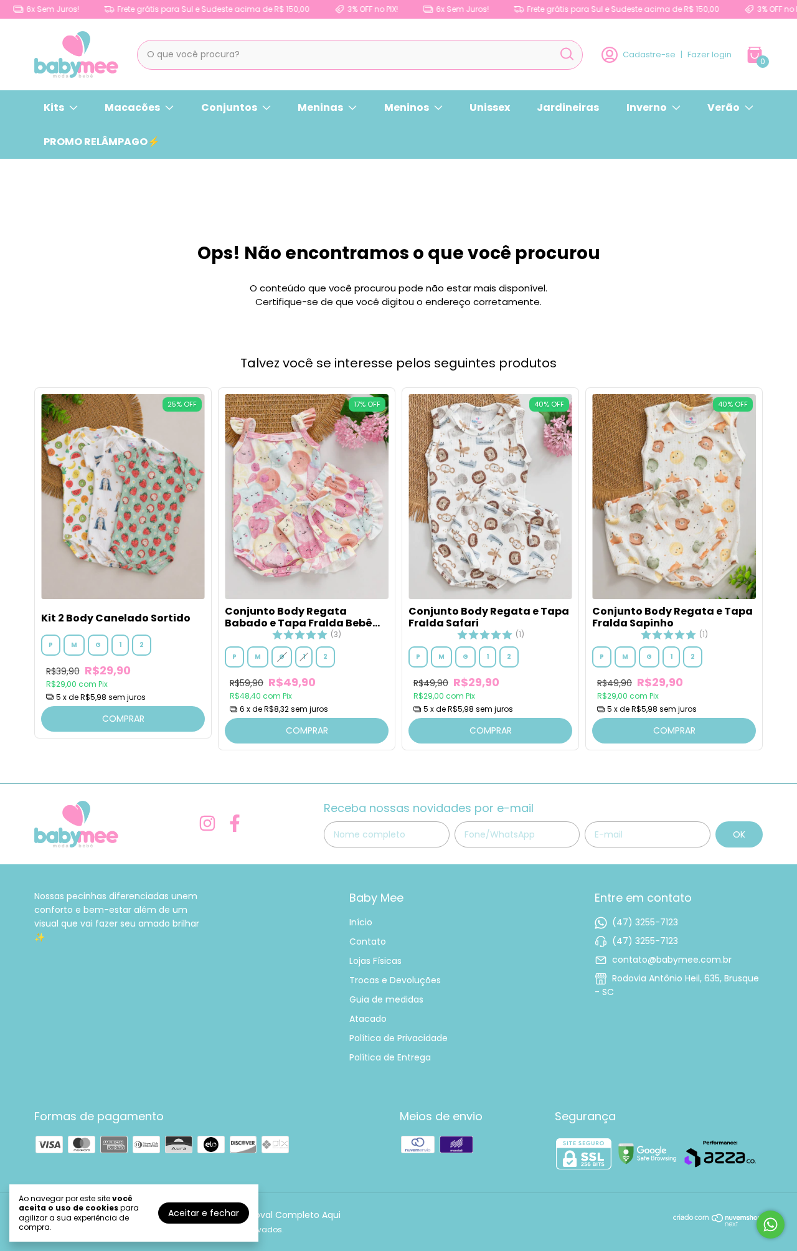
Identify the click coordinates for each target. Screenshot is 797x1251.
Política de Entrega (390, 1057)
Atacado (368, 1019)
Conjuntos (229, 107)
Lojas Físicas (375, 961)
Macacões (132, 107)
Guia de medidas (386, 999)
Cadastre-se (649, 54)
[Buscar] (566, 54)
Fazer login (709, 54)
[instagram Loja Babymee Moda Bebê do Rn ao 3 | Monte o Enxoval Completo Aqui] (207, 824)
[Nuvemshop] (718, 1223)
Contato (367, 941)
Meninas (320, 107)
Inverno (646, 107)
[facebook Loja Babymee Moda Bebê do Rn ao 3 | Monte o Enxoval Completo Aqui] (234, 824)
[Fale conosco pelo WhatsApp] (771, 1225)
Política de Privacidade (398, 1038)
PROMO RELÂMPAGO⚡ (102, 142)
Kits (54, 107)
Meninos (406, 107)
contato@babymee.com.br (672, 959)
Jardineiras (568, 107)
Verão (723, 107)
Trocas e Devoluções (395, 980)
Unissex (489, 107)
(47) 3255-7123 (645, 922)
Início (360, 922)
